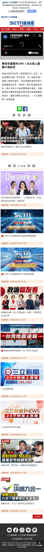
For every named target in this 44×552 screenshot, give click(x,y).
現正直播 (5, 29)
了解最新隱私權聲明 (17, 11)
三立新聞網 (12, 535)
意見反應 (28, 539)
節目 (15, 29)
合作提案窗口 (17, 539)
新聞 (22, 29)
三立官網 (22, 535)
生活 (35, 29)
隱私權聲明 (32, 535)
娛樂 (29, 29)
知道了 (32, 11)
